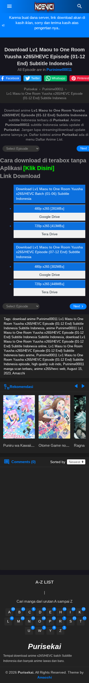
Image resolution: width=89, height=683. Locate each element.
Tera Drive (50, 234)
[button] (9, 78)
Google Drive (49, 217)
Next (76, 306)
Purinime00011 (59, 69)
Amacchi (44, 677)
